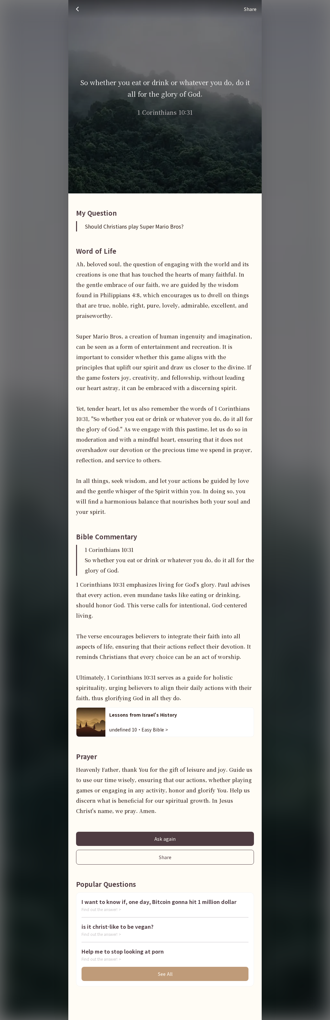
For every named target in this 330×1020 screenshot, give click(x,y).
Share (165, 857)
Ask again (165, 839)
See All (165, 974)
